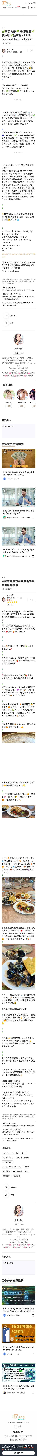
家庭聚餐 (16, 1176)
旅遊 (18, 296)
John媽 (10, 49)
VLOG (11, 1436)
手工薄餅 (6, 1171)
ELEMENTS (7, 1162)
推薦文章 (19, 1436)
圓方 (27, 1171)
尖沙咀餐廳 (17, 1171)
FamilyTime (8, 1157)
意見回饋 (14, 1439)
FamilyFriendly (22, 1157)
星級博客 (28, 1436)
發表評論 (8, 426)
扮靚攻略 (7, 299)
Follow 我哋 (11, 305)
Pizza (23, 1153)
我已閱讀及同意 (18, 1453)
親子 (28, 296)
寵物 (33, 296)
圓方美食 (6, 1176)
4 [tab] (23, 15)
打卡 (13, 296)
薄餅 (27, 1166)
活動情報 (15, 299)
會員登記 (32, 3)
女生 (3, 27)
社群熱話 (24, 7)
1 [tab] (14, 15)
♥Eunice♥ (22, 402)
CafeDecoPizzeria (10, 1153)
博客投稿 (22, 1439)
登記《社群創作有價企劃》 (25, 290)
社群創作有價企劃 (9, 7)
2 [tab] (17, 15)
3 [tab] (20, 15)
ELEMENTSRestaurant (12, 1166)
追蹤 (31, 50)
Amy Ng (9, 402)
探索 (6, 1436)
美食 (23, 296)
